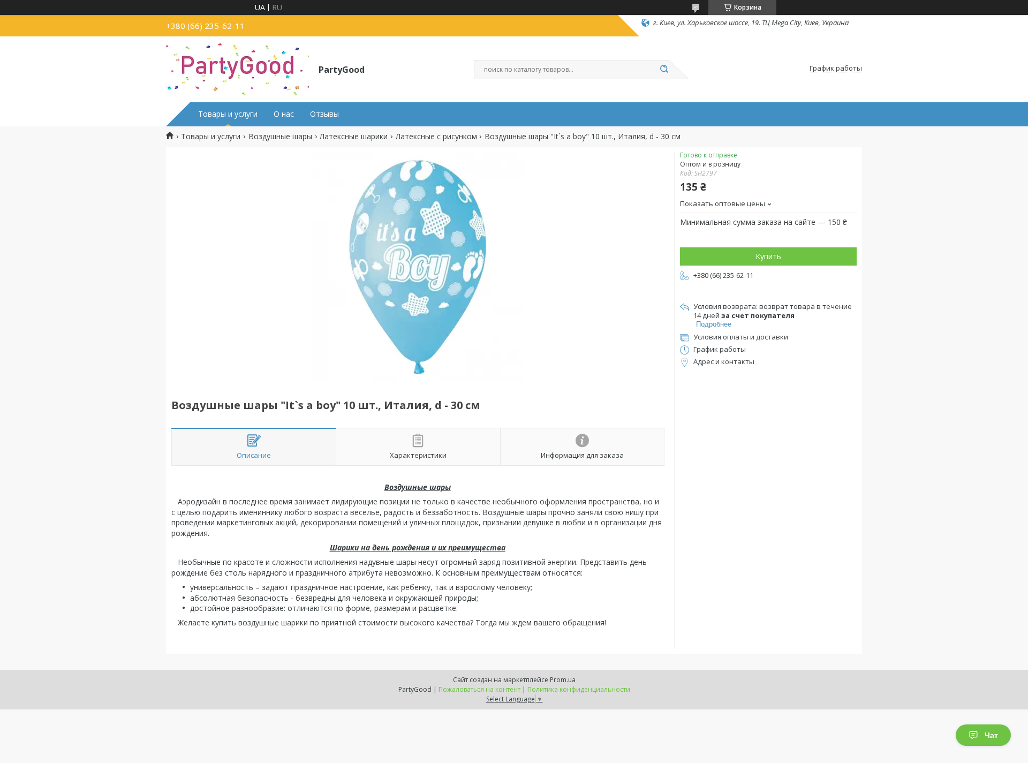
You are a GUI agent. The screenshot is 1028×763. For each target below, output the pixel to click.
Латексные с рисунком (436, 136)
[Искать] (664, 69)
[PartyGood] (237, 68)
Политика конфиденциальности (578, 689)
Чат (991, 735)
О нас (284, 114)
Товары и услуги (228, 114)
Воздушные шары (280, 136)
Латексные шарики (354, 136)
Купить (768, 256)
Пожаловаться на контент (479, 689)
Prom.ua (563, 679)
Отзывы (324, 114)
